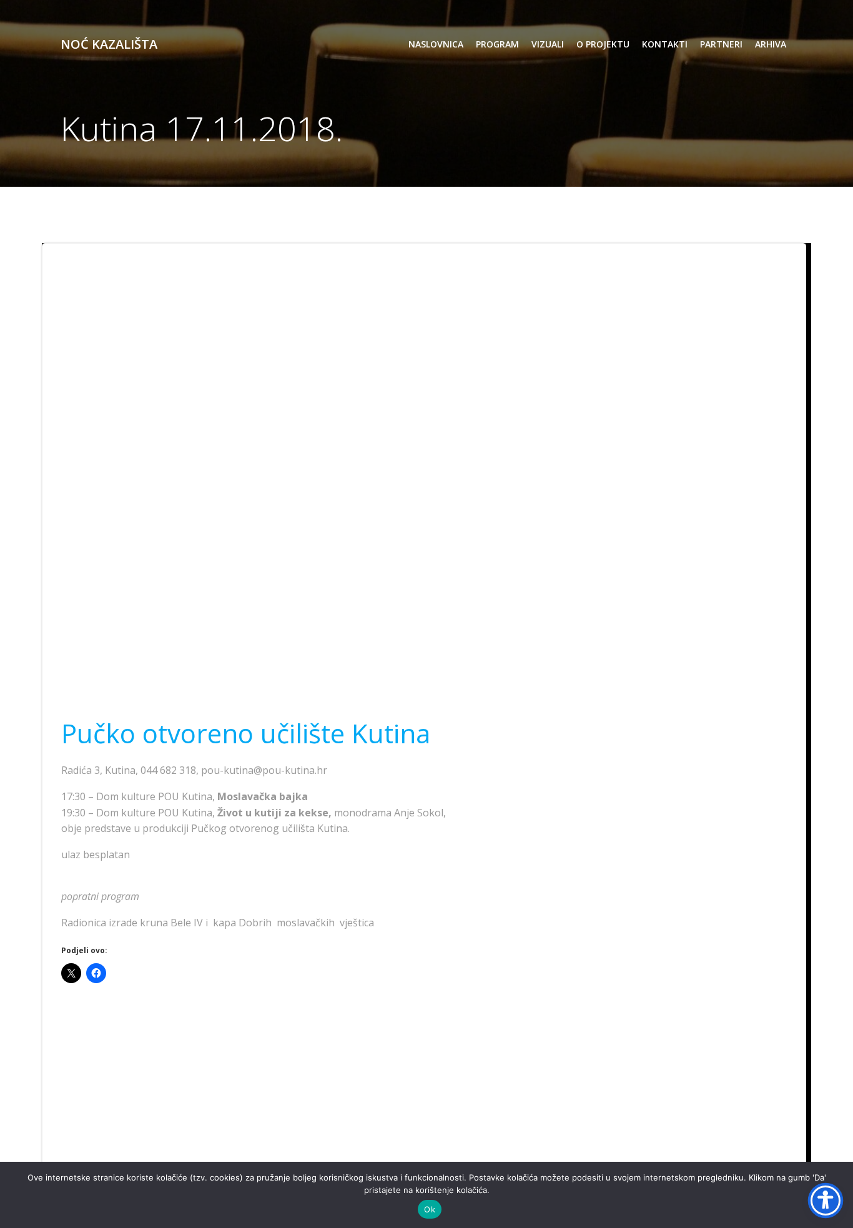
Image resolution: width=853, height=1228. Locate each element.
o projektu (602, 44)
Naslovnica (435, 44)
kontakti (665, 44)
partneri (721, 44)
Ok (429, 1209)
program (497, 44)
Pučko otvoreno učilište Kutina (245, 733)
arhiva (770, 44)
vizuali (547, 44)
